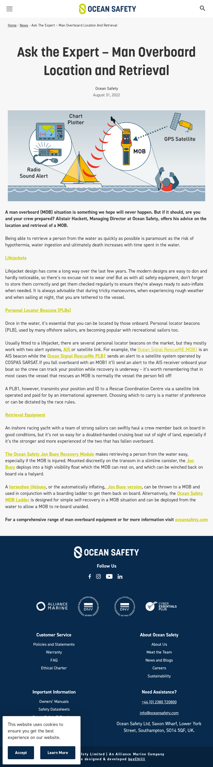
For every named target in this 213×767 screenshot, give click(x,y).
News (24, 25)
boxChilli (136, 759)
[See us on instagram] (98, 576)
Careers (159, 668)
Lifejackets (15, 258)
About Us (159, 644)
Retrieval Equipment (25, 415)
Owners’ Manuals (54, 701)
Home (12, 25)
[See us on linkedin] (120, 576)
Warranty (54, 652)
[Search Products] (202, 8)
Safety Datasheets (54, 709)
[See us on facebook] (89, 576)
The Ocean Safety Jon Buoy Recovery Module (49, 454)
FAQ (54, 660)
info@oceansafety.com (159, 713)
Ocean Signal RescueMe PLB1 (76, 356)
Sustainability (159, 676)
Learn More (59, 754)
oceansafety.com (191, 519)
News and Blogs (159, 660)
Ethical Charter (54, 668)
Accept (24, 754)
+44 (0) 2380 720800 (159, 702)
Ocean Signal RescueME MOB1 (167, 349)
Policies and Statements (54, 644)
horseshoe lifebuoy (27, 487)
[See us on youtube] (109, 576)
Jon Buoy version (123, 487)
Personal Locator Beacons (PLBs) (38, 310)
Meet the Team (159, 652)
